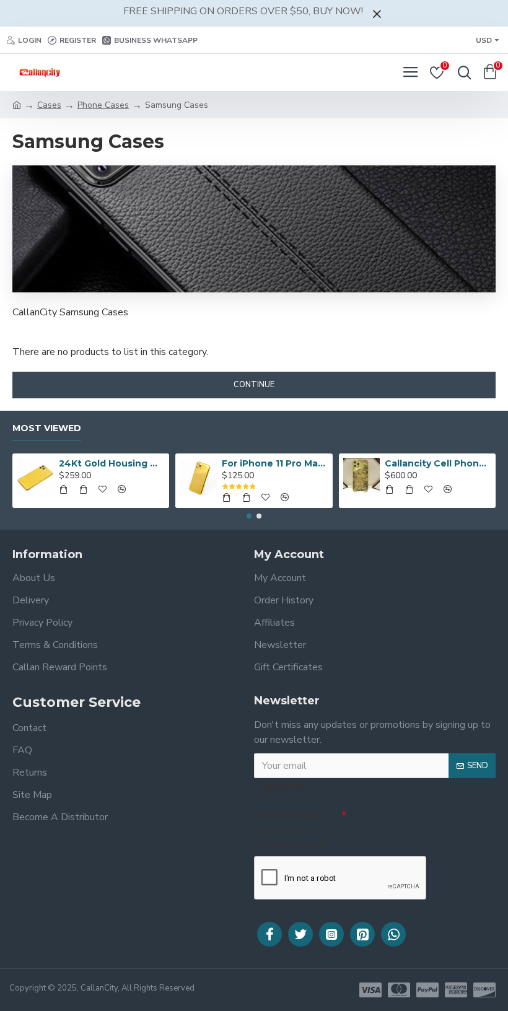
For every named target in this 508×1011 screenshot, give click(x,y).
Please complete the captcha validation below (292, 830)
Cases (49, 105)
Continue (254, 384)
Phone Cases (103, 105)
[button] (249, 516)
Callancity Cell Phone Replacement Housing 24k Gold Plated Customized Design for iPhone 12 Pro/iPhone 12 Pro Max (438, 463)
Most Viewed (46, 428)
